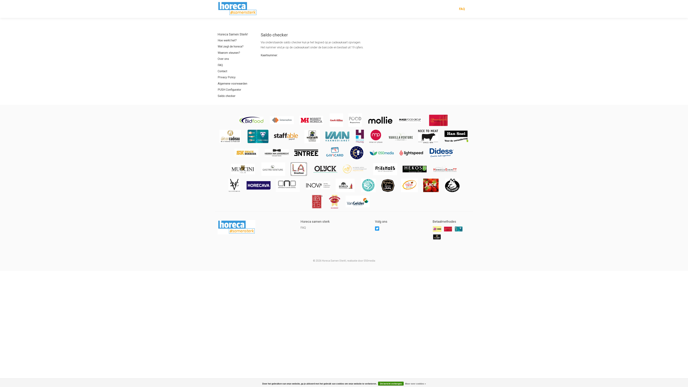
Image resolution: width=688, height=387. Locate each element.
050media (369, 260)
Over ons (223, 59)
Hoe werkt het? (227, 40)
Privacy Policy (227, 77)
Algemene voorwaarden (232, 83)
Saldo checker (226, 96)
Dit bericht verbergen (391, 384)
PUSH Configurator (229, 89)
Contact (222, 71)
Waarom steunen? (229, 52)
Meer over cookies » (415, 384)
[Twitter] (378, 228)
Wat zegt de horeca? (230, 46)
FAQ (462, 9)
